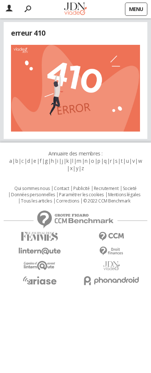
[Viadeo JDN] (111, 265)
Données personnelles (33, 194)
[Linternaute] (40, 251)
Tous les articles (36, 201)
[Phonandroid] (111, 280)
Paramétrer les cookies (81, 194)
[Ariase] (40, 280)
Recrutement (106, 188)
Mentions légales (124, 194)
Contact (61, 188)
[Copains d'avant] (40, 265)
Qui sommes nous (32, 188)
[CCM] (111, 236)
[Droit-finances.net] (111, 251)
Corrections (67, 201)
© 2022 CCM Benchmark (106, 201)
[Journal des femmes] (40, 236)
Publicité (81, 188)
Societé (130, 188)
